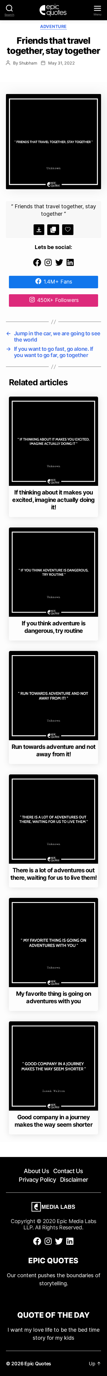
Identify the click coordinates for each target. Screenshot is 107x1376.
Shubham (28, 62)
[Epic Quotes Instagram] (48, 265)
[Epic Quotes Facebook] (37, 265)
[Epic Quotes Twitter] (59, 265)
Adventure (53, 26)
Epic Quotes (37, 1363)
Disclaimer (74, 1179)
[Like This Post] (67, 229)
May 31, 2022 (61, 62)
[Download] (39, 229)
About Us (36, 1171)
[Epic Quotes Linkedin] (70, 265)
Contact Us (68, 1171)
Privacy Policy (37, 1179)
